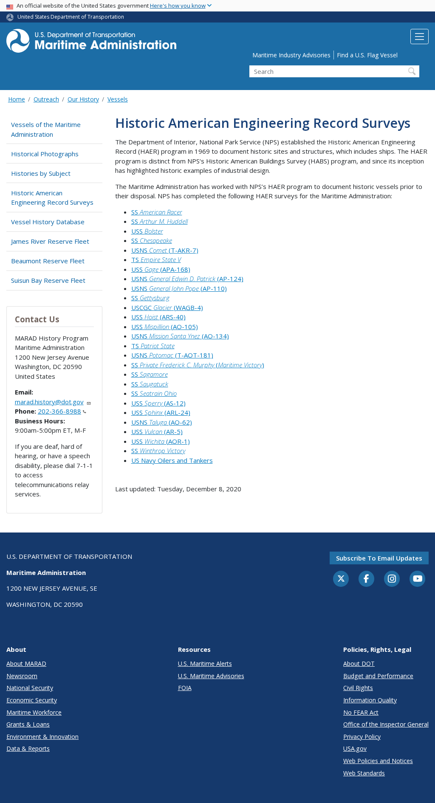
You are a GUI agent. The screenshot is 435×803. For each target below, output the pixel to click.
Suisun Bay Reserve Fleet (48, 280)
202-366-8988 (59, 411)
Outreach (46, 99)
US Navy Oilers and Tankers (172, 460)
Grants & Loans (28, 724)
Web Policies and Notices (378, 761)
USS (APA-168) (160, 269)
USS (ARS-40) (158, 317)
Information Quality (370, 700)
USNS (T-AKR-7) (164, 250)
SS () (197, 365)
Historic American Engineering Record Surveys (52, 198)
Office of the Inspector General (386, 724)
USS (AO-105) (164, 326)
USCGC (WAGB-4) (167, 307)
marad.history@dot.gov (49, 401)
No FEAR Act (361, 712)
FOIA (185, 688)
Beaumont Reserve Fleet (48, 260)
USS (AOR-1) (160, 441)
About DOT (359, 663)
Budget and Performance (378, 676)
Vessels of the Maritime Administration (46, 129)
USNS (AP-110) (179, 288)
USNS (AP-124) (187, 278)
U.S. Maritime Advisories (211, 676)
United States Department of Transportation (70, 16)
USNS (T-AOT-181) (172, 355)
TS (156, 259)
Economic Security (31, 700)
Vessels (117, 99)
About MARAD (26, 663)
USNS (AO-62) (161, 422)
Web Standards (364, 773)
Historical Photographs (45, 153)
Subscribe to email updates (379, 558)
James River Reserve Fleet (50, 241)
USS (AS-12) (158, 403)
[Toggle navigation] (419, 36)
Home (16, 99)
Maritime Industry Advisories (291, 55)
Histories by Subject (41, 173)
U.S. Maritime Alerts (205, 663)
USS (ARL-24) (160, 412)
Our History (83, 99)
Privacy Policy (362, 737)
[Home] (91, 43)
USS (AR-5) (157, 431)
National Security (29, 688)
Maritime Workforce (34, 712)
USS (147, 231)
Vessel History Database (48, 221)
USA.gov (355, 748)
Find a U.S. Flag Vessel (367, 55)
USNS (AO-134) (180, 336)
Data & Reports (28, 748)
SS (156, 212)
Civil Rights (358, 688)
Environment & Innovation (42, 737)
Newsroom (21, 676)
